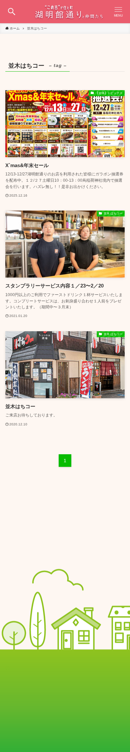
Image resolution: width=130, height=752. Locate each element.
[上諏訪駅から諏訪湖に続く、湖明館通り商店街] (65, 11)
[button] (11, 11)
